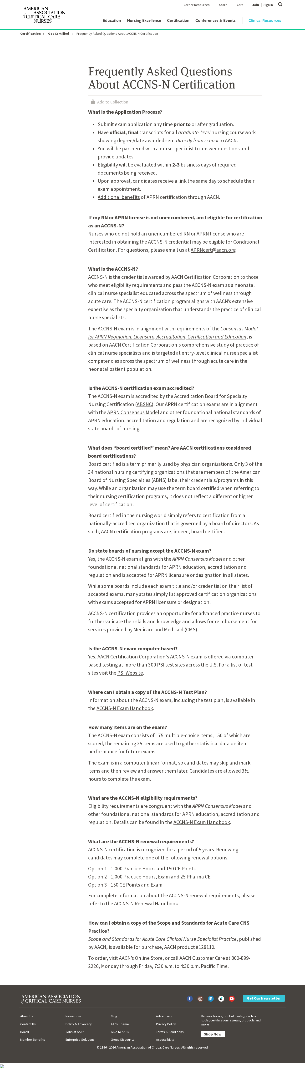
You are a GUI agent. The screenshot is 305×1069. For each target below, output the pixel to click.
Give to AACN (120, 1032)
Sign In (268, 4)
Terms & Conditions (170, 1032)
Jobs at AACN (75, 1032)
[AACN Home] (43, 16)
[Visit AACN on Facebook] (190, 999)
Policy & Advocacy (79, 1024)
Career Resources (197, 4)
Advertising (164, 1016)
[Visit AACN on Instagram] (200, 999)
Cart (240, 4)
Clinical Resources (265, 20)
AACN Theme (120, 1024)
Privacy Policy (166, 1024)
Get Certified (58, 33)
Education (112, 20)
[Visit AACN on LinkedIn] (211, 999)
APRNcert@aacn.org (213, 249)
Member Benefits (32, 1039)
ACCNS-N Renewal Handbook (146, 903)
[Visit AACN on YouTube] (232, 999)
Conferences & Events (215, 20)
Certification (178, 20)
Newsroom (73, 1016)
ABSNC (144, 404)
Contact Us (28, 1024)
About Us (26, 1016)
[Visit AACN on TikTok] (221, 998)
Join (255, 4)
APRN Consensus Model (133, 412)
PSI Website (130, 672)
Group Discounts (122, 1039)
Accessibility (165, 1039)
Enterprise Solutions (80, 1039)
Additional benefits (119, 197)
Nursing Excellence (144, 20)
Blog (114, 1016)
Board (24, 1032)
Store (223, 4)
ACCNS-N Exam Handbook (125, 708)
